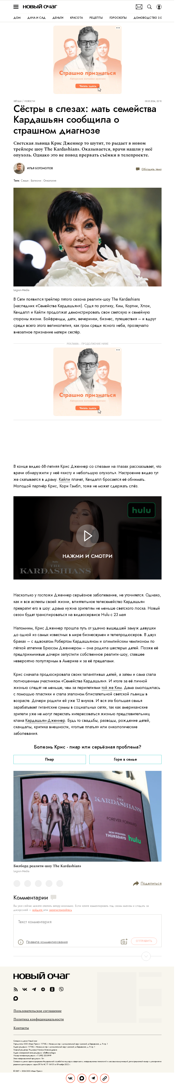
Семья (24, 181)
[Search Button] (149, 6)
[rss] (15, 989)
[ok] (52, 989)
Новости (29, 101)
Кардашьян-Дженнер (45, 720)
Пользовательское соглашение (37, 1011)
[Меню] (15, 6)
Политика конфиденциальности (38, 1019)
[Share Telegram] (93, 1078)
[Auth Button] (159, 6)
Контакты (21, 1028)
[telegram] (34, 989)
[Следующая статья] (87, 956)
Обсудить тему (152, 169)
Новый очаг (40, 6)
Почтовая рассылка (139, 6)
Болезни (36, 181)
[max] (15, 998)
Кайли (64, 479)
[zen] (43, 989)
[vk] (25, 989)
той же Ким (112, 688)
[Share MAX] (81, 1078)
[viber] (61, 989)
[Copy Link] (104, 1078)
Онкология (50, 181)
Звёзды (17, 101)
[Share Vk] (70, 1078)
